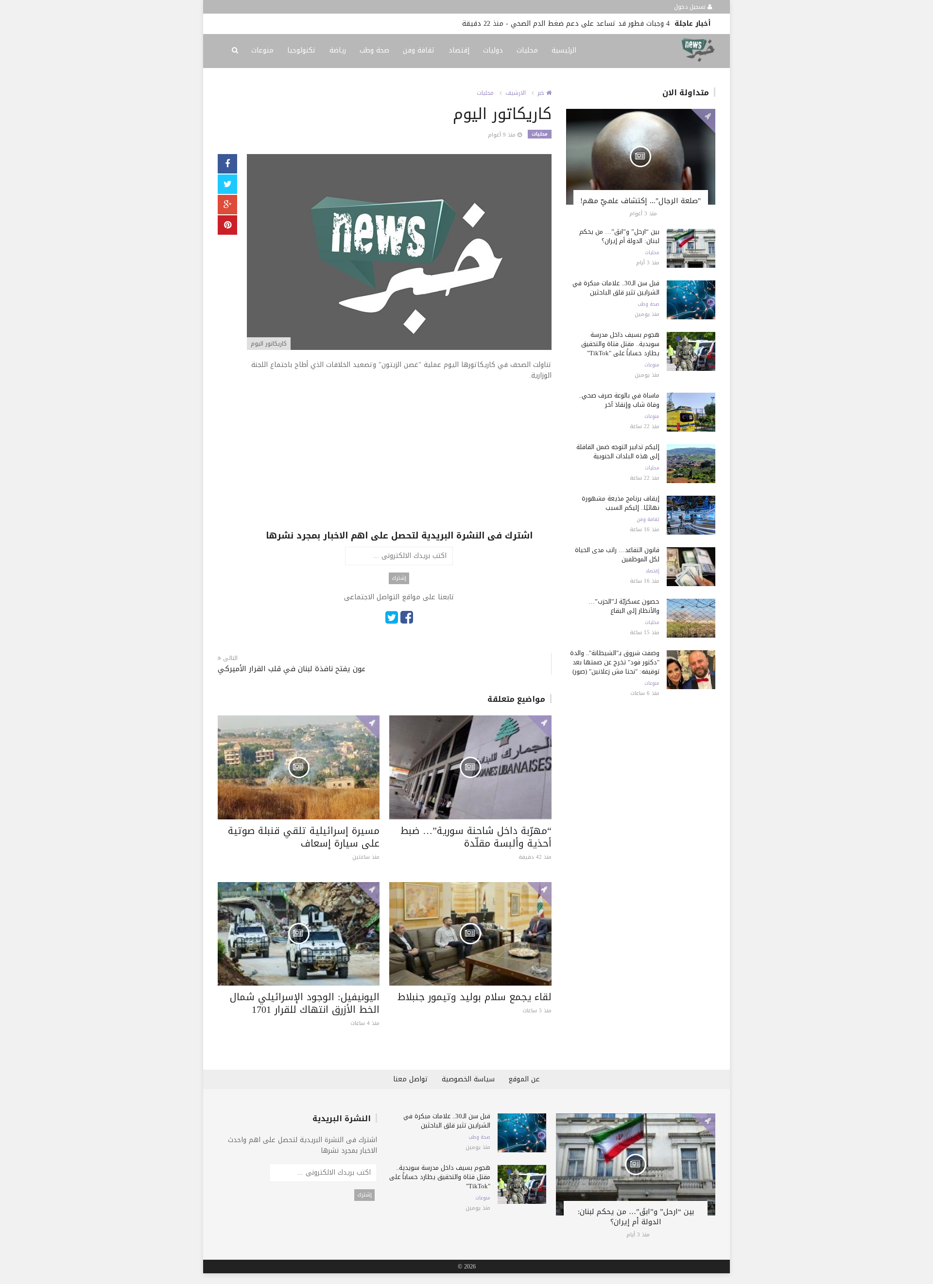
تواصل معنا (410, 1079)
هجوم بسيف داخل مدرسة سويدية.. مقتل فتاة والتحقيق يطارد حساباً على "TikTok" (620, 344)
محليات (527, 50)
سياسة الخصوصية (468, 1079)
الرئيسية (564, 50)
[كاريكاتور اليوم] (399, 253)
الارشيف (515, 92)
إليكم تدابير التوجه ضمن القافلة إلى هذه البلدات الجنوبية (617, 451)
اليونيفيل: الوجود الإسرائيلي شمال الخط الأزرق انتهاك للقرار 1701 (305, 1003)
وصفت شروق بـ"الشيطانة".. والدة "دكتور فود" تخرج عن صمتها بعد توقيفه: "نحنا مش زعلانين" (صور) (614, 662)
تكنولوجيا (301, 50)
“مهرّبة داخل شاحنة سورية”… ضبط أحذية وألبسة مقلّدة (476, 836)
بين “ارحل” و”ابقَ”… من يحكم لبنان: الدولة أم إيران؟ (619, 236)
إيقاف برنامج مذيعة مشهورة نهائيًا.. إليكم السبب (620, 503)
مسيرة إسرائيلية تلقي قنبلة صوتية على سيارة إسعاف (304, 836)
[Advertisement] (399, 461)
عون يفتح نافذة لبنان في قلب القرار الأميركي (291, 669)
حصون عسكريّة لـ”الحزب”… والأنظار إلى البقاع (623, 606)
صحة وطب (374, 50)
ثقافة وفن (419, 50)
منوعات (262, 50)
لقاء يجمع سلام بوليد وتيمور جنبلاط (474, 997)
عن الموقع (524, 1079)
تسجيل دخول (691, 6)
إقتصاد (459, 50)
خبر (541, 92)
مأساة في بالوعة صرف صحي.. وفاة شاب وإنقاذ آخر (619, 400)
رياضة (337, 50)
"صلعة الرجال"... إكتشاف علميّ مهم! (640, 201)
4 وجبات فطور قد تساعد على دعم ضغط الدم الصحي (590, 23)
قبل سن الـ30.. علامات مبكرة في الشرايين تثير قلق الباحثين (615, 287)
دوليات (493, 50)
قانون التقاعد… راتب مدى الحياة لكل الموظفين (617, 554)
